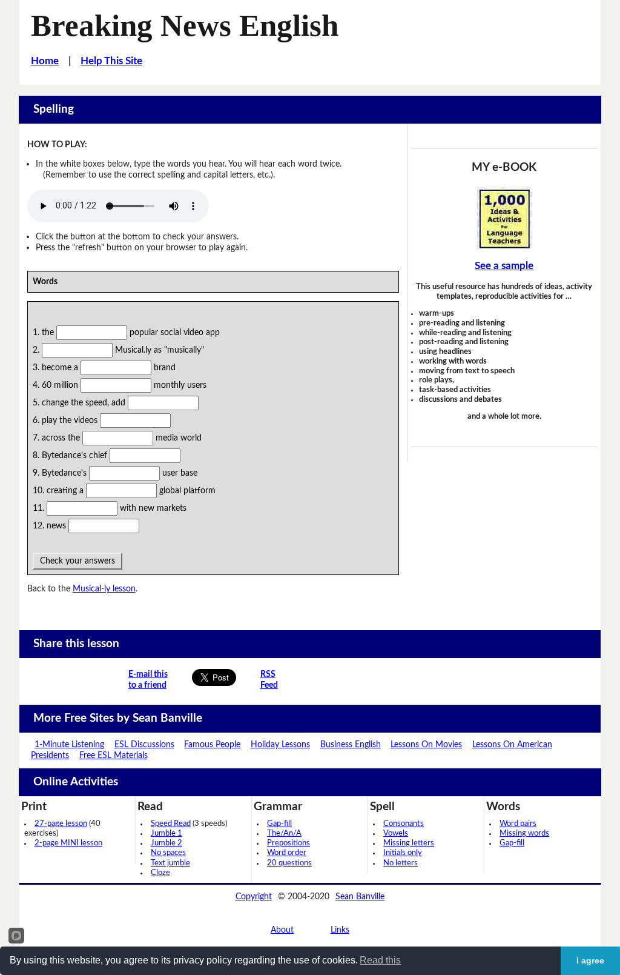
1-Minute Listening (69, 744)
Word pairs (518, 824)
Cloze (160, 873)
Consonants (403, 824)
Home (45, 61)
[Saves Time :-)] (503, 218)
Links (340, 929)
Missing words (524, 833)
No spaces (168, 853)
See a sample (504, 266)
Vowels (395, 833)
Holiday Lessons (280, 744)
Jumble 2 (166, 843)
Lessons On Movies (426, 744)
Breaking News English (184, 25)
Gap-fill (279, 824)
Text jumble (170, 863)
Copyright (254, 896)
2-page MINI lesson (68, 843)
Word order (286, 853)
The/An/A (284, 833)
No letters (400, 863)
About (282, 929)
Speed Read (171, 824)
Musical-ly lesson (104, 588)
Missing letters (408, 843)
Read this (380, 960)
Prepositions (288, 843)
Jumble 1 (166, 833)
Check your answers (77, 560)
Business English (350, 744)
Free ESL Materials (113, 755)
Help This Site (111, 61)
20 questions (289, 863)
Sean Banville (359, 896)
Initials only (402, 853)
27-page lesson (61, 824)
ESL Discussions (144, 744)
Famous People (212, 744)
